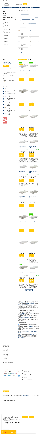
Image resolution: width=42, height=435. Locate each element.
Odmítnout (25, 416)
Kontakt (4, 363)
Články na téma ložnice (6, 62)
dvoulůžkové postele (23, 302)
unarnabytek (25, 376)
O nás (16, 0)
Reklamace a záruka (6, 355)
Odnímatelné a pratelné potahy (26, 317)
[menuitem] (4, 7)
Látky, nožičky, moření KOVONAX (8, 362)
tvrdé (21, 314)
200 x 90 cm (6, 37)
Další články (6, 65)
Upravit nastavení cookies (25, 395)
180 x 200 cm (7, 32)
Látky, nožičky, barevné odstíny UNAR (8, 361)
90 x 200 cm (6, 26)
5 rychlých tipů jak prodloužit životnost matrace (27, 332)
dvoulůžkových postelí (29, 15)
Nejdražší (32, 52)
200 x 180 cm (6, 44)
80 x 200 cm (6, 25)
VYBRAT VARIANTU (21, 79)
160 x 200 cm (7, 20)
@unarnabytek (26, 380)
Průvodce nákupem (6, 349)
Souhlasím (32, 416)
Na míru (6, 22)
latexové (23, 304)
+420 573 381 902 (26, 373)
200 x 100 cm (6, 38)
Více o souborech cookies (7, 428)
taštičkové (19, 304)
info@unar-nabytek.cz (27, 370)
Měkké (23, 313)
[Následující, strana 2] (29, 293)
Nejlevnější (27, 52)
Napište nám (5, 365)
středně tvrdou (27, 19)
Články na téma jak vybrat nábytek (8, 61)
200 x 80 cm (6, 35)
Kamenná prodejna (22, 0)
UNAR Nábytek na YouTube (28, 379)
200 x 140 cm (6, 41)
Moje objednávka (5, 357)
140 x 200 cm (7, 31)
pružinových (32, 303)
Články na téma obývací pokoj (7, 63)
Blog (3, 347)
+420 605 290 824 (26, 371)
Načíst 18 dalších (28, 290)
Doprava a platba (5, 350)
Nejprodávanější (21, 54)
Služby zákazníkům (6, 354)
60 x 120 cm (6, 23)
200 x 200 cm (7, 34)
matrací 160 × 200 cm (21, 337)
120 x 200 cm (7, 29)
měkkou (23, 19)
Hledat (25, 4)
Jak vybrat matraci (23, 27)
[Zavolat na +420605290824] (4, 0)
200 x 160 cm (6, 42)
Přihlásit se (6, 391)
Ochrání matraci (31, 326)
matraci (24, 12)
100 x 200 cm (7, 28)
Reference (4, 359)
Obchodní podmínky (6, 351)
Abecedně (27, 54)
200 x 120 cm (6, 39)
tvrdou (33, 19)
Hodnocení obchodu (6, 346)
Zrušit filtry (9, 54)
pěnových (27, 303)
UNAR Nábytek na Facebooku (28, 374)
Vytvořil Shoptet (36, 395)
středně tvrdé (32, 313)
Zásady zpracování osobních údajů (8, 353)
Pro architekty (5, 358)
